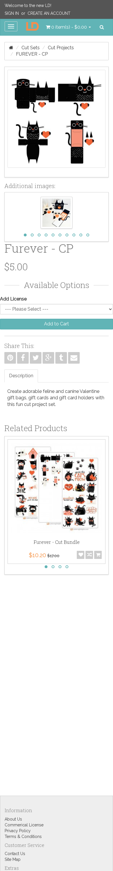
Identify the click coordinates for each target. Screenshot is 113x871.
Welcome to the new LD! (28, 5)
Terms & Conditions (23, 836)
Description (21, 375)
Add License (13, 299)
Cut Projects (61, 47)
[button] (68, 27)
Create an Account (49, 13)
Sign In (12, 13)
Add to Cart (56, 324)
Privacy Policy (18, 830)
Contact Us (15, 853)
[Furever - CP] (56, 122)
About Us (13, 819)
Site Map (13, 859)
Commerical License (24, 825)
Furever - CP (32, 54)
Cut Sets (30, 47)
